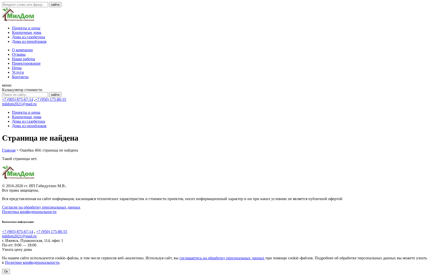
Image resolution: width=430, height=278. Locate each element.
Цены (17, 68)
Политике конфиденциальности (32, 262)
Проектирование (26, 63)
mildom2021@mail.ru (19, 104)
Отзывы (19, 54)
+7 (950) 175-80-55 (50, 99)
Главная (8, 150)
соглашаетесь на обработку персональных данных (222, 258)
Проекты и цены (26, 28)
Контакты (20, 77)
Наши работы (23, 59)
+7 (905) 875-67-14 (17, 99)
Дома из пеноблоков (29, 41)
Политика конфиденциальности (29, 212)
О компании (22, 50)
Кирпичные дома (26, 32)
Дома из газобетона (28, 37)
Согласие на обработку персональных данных (41, 207)
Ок (6, 271)
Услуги (18, 72)
